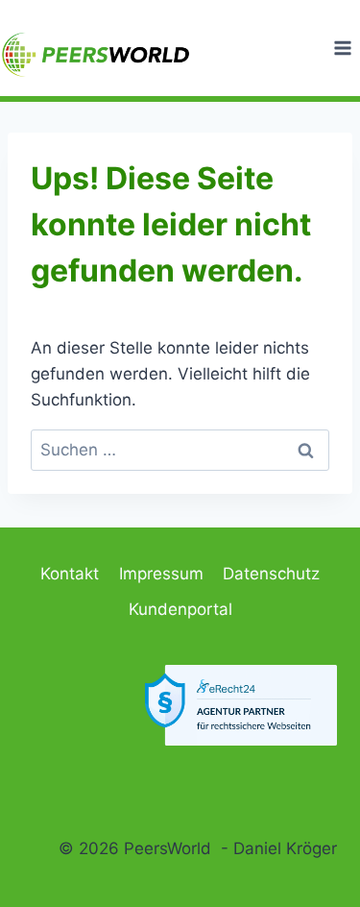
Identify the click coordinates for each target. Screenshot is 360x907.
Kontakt (69, 573)
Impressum (161, 573)
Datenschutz (271, 573)
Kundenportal (180, 609)
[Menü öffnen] (342, 47)
